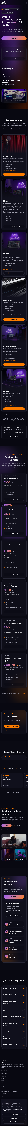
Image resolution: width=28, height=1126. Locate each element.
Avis (2, 1082)
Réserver (13, 38)
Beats (2, 1080)
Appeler (9, 730)
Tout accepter (14, 1114)
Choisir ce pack (15, 499)
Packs (2, 1078)
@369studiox (4, 1093)
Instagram (7, 825)
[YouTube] (4, 1070)
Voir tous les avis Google (13, 792)
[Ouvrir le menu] (25, 2)
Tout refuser (14, 1118)
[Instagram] (2, 1070)
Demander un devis (15, 226)
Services (3, 1076)
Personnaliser (14, 1122)
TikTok (6, 829)
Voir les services (14, 43)
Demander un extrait (12, 726)
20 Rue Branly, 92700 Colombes (9, 1091)
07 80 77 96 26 (19, 55)
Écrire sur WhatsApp (15, 58)
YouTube (18, 825)
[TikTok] (6, 1070)
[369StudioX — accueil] (3, 2)
